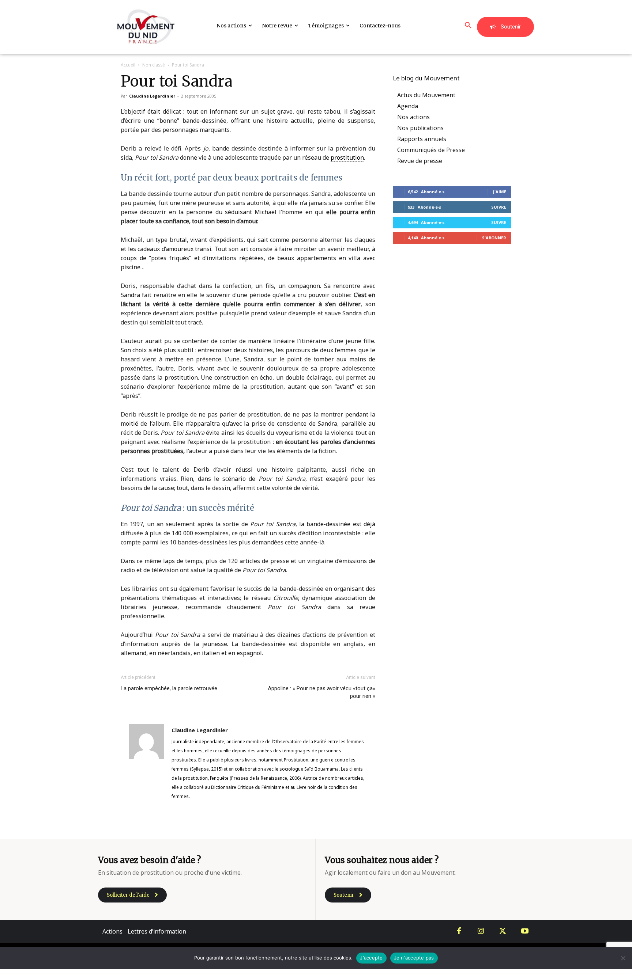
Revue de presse (419, 161)
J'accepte (371, 958)
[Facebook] (459, 931)
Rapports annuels (421, 139)
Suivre (498, 207)
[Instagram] (481, 931)
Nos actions (413, 117)
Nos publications (420, 128)
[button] (468, 25)
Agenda (407, 106)
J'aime (499, 191)
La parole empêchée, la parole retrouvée (169, 688)
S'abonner (494, 237)
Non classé (153, 65)
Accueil (128, 65)
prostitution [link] (347, 157)
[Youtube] (525, 931)
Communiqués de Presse (431, 150)
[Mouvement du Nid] (146, 26)
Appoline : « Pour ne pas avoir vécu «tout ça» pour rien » (321, 692)
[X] (503, 931)
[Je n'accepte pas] (623, 958)
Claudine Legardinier (152, 96)
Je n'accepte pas (414, 958)
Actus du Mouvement (426, 95)
